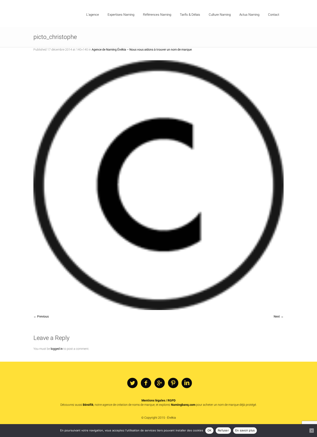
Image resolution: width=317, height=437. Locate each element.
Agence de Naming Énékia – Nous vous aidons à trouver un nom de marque (142, 49)
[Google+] (159, 383)
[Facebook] (146, 383)
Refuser (223, 430)
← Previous (41, 316)
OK (209, 430)
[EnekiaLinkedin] (186, 383)
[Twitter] (132, 383)
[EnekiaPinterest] (173, 383)
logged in (57, 348)
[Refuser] (311, 430)
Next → (279, 316)
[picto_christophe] (158, 185)
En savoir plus (245, 430)
